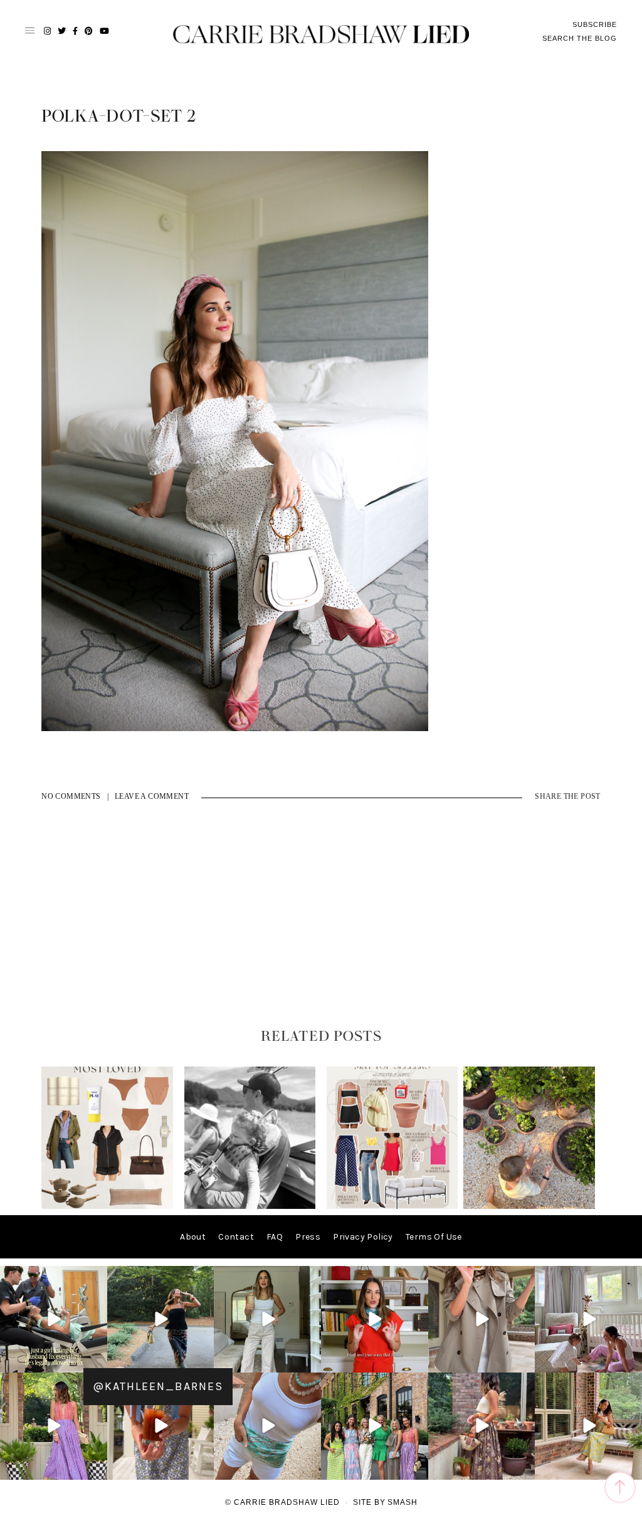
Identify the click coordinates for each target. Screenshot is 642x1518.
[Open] (53, 1319)
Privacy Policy (363, 1236)
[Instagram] (96, 1361)
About (193, 1236)
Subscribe (594, 24)
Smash (402, 1502)
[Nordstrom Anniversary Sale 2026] (107, 1206)
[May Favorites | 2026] (392, 1206)
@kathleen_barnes (158, 1386)
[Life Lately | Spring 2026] (529, 1206)
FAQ (274, 1236)
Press (307, 1236)
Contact (236, 1236)
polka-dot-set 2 (118, 116)
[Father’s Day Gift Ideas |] (250, 1206)
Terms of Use (434, 1236)
